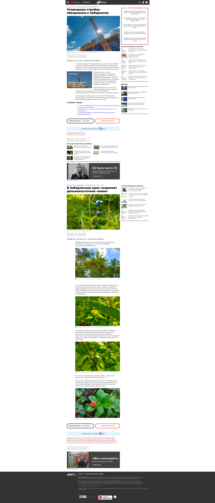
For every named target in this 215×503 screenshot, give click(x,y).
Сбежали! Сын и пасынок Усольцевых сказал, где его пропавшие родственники (138, 217)
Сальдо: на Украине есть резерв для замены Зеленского (137, 92)
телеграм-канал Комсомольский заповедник (79, 230)
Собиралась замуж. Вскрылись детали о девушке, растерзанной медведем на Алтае (137, 212)
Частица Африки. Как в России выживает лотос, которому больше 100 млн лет (137, 50)
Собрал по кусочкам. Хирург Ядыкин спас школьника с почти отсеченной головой (138, 195)
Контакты (80, 474)
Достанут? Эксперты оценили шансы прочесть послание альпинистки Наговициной (138, 78)
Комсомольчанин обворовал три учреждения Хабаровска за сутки (109, 146)
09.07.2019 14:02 (71, 6)
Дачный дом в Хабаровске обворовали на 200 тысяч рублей (83, 146)
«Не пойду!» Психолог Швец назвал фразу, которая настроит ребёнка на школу (134, 26)
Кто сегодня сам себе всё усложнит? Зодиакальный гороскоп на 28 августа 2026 (134, 19)
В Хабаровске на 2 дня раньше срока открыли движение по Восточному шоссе (134, 39)
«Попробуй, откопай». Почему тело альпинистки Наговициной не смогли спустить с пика (137, 189)
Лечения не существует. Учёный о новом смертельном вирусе (137, 205)
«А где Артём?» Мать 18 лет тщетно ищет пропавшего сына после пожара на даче (137, 67)
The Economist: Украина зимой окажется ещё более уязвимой (136, 104)
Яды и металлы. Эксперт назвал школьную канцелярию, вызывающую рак (136, 56)
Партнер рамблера (92, 496)
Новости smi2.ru (72, 180)
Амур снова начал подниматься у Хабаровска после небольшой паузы (134, 32)
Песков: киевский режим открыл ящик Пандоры (136, 98)
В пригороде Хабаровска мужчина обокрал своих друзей (109, 152)
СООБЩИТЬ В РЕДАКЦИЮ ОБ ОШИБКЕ (94, 474)
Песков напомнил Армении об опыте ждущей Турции (138, 87)
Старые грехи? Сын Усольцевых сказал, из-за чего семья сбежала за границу (137, 72)
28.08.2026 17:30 (71, 185)
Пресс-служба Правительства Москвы (86, 52)
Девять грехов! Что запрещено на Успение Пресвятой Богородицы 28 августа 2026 (134, 13)
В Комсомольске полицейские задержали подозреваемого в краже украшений (82, 158)
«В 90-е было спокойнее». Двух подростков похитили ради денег (137, 199)
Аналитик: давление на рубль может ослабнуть (137, 109)
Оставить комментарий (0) (107, 120)
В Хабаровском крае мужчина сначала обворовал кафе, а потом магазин (83, 153)
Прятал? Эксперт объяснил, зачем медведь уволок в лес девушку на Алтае (137, 61)
